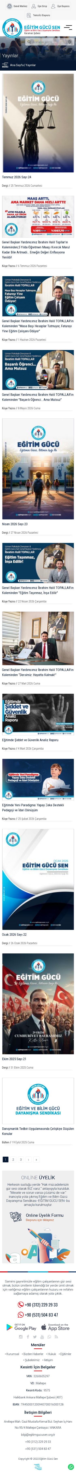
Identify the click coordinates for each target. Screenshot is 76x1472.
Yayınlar (10, 55)
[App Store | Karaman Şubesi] (55, 1327)
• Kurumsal (12, 1354)
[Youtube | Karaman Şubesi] (42, 1337)
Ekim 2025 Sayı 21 (14, 1059)
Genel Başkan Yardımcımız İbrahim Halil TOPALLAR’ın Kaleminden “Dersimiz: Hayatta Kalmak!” (38, 672)
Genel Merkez (20, 6)
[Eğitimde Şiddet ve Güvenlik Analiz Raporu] (38, 714)
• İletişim (47, 1360)
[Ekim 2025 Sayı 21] (38, 1003)
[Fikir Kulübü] (38, 1467)
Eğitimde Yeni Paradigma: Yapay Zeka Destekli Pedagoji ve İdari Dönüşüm (33, 807)
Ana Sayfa (17, 65)
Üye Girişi (42, 6)
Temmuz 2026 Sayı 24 (16, 177)
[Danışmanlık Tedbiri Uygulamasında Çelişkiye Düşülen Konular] (38, 1101)
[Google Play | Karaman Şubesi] (22, 1327)
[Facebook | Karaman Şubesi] (28, 1337)
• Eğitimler (65, 1354)
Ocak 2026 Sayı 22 (14, 934)
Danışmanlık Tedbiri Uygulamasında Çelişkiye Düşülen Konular (38, 1131)
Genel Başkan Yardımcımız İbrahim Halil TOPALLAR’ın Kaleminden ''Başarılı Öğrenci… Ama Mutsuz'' (38, 397)
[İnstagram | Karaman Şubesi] (21, 1337)
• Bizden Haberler (32, 1354)
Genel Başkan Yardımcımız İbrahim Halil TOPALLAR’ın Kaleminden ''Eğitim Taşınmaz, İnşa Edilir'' (38, 590)
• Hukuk (51, 1354)
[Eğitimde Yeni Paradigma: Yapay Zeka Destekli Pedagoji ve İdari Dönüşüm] (38, 779)
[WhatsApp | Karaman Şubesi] (49, 1337)
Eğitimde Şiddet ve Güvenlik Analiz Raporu (30, 740)
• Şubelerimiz (31, 1360)
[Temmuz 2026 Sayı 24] (38, 123)
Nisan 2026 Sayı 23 (15, 524)
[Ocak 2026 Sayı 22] (38, 879)
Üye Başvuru (63, 6)
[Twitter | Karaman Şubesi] (35, 1337)
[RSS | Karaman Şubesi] (56, 1337)
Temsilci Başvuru (41, 15)
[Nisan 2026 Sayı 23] (38, 469)
